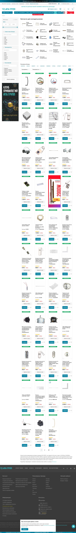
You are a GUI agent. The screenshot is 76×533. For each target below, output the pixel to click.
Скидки (26, 468)
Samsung (34, 492)
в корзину (24, 103)
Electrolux (34, 486)
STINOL (53, 66)
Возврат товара (64, 480)
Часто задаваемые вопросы (9, 504)
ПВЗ (55, 12)
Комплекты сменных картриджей (23, 482)
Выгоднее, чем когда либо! (38, 1)
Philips (47, 484)
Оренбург (42, 500)
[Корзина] (72, 9)
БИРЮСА (64, 66)
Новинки (59, 12)
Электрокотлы (6, 488)
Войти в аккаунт (64, 478)
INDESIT (33, 66)
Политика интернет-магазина (10, 513)
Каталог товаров (19, 468)
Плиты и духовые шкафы (8, 490)
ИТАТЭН (16, 12)
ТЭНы (27, 12)
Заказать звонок (66, 3)
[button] (3, 102)
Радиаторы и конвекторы (22, 478)
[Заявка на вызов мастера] (60, 9)
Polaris (34, 494)
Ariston (34, 478)
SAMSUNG (42, 66)
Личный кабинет (38, 468)
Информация (21, 3)
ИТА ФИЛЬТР (22, 12)
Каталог (7, 12)
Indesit (47, 482)
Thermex (34, 488)
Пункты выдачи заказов (8, 510)
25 (48, 450)
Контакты (27, 3)
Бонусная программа (53, 468)
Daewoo (48, 480)
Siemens (34, 484)
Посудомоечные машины (8, 482)
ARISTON (23, 66)
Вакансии (45, 468)
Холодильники (6, 486)
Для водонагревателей (47, 12)
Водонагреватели (7, 478)
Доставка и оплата (15, 3)
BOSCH (28, 66)
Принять (25, 529)
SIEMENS (48, 66)
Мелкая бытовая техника (21, 480)
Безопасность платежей (8, 508)
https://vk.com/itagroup (41, 532)
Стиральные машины (8, 480)
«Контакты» (54, 461)
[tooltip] (58, 3)
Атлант (34, 480)
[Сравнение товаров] (64, 9)
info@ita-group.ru (44, 505)
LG (37, 66)
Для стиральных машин (35, 12)
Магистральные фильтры (22, 484)
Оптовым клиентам (7, 500)
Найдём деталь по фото (45, 507)
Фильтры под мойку (20, 486)
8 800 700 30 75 (53, 3)
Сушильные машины (7, 484)
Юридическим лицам (34, 3)
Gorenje (47, 478)
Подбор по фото (53, 9)
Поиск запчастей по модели (9, 512)
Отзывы (4, 515)
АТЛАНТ (59, 66)
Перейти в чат (43, 511)
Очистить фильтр (10, 79)
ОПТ (64, 12)
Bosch (33, 482)
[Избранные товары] (68, 9)
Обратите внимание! (37, 14)
